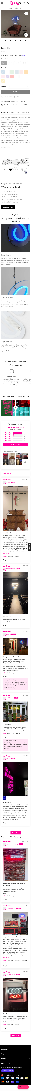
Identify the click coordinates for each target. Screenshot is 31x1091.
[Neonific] (15, 3)
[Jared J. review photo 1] (15, 508)
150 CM (25, 63)
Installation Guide (8, 207)
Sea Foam (17, 76)
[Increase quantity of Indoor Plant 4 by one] (28, 86)
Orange (26, 72)
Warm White (21, 76)
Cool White (8, 72)
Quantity (3, 87)
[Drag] (15, 408)
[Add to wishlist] (26, 13)
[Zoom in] (26, 35)
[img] (6, 480)
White (26, 76)
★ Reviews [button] (29, 547)
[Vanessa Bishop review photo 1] (15, 593)
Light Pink (21, 72)
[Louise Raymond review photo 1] (15, 995)
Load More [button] (15, 833)
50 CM (4, 63)
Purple (8, 76)
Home (10, 8)
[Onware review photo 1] (15, 646)
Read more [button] (6, 553)
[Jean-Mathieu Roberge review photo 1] (15, 864)
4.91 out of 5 (20, 427)
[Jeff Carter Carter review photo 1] (15, 923)
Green (12, 72)
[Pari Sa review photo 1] (15, 779)
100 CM (18, 63)
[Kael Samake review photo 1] (15, 711)
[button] (28, 3)
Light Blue (17, 72)
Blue (3, 72)
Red (12, 76)
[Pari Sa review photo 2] (5, 798)
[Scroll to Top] (28, 1082)
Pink (3, 76)
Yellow (3, 81)
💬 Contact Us (23, 1087)
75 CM (11, 63)
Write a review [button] (15, 445)
